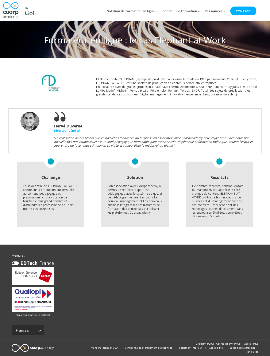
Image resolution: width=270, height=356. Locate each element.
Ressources (214, 11)
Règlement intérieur (190, 347)
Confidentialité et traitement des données (148, 347)
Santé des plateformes (242, 347)
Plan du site (252, 351)
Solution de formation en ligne (131, 11)
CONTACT (243, 11)
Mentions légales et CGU (104, 347)
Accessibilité (216, 347)
